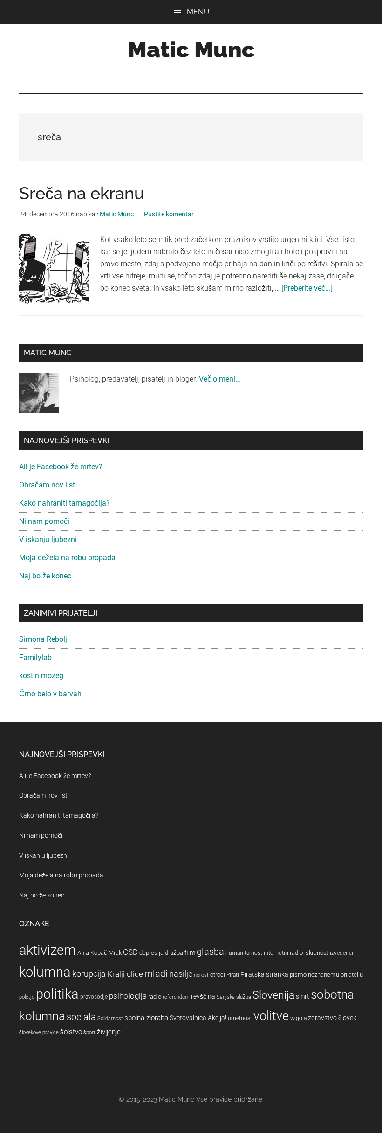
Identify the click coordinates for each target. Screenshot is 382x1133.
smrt (302, 996)
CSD (130, 952)
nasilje (180, 974)
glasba (210, 951)
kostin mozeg (41, 675)
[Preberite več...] (307, 288)
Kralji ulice (125, 974)
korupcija (89, 974)
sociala (81, 1016)
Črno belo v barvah (50, 693)
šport (89, 1032)
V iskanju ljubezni (48, 539)
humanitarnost (243, 953)
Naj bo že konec (45, 575)
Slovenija (273, 995)
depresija (151, 952)
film (189, 952)
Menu (198, 11)
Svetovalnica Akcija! (198, 1018)
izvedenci (341, 953)
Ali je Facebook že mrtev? (60, 466)
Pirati (232, 975)
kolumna (45, 972)
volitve (271, 1015)
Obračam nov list (47, 484)
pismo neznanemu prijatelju (326, 974)
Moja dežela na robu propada (67, 557)
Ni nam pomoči (44, 521)
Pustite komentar (169, 214)
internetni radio (283, 952)
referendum (176, 997)
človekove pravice (39, 1032)
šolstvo (71, 1032)
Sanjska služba (234, 997)
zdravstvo (322, 1018)
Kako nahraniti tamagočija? (64, 503)
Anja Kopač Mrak (99, 952)
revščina (203, 996)
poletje (26, 997)
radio (154, 996)
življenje (109, 1032)
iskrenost (316, 952)
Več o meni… (219, 379)
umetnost (240, 1018)
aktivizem (47, 950)
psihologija (128, 996)
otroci (217, 974)
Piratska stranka (264, 974)
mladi (156, 973)
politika (57, 994)
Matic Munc (191, 49)
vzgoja (298, 1018)
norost (201, 975)
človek (347, 1018)
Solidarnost (110, 1018)
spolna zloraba (146, 1018)
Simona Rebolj (43, 639)
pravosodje (94, 997)
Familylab (35, 657)
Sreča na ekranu (81, 193)
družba (174, 952)
